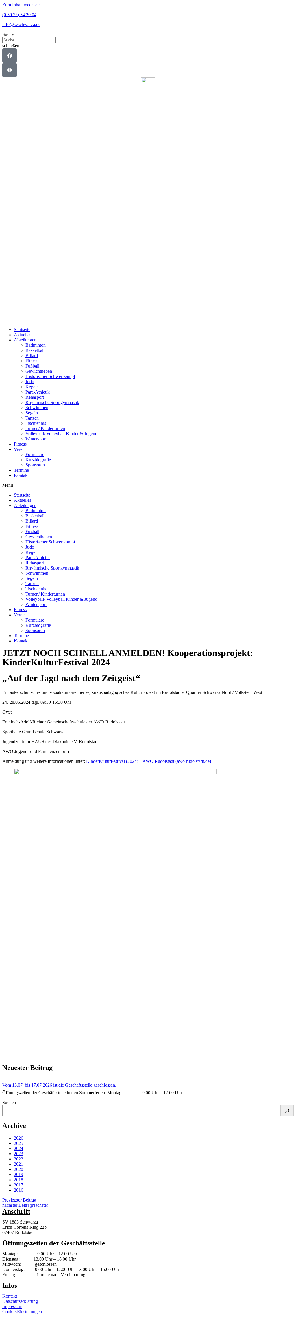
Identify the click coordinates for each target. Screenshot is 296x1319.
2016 (18, 1190)
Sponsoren (35, 464)
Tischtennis (35, 423)
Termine (21, 470)
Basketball (35, 350)
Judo (29, 381)
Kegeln (32, 386)
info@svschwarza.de (21, 24)
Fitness (31, 360)
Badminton (35, 345)
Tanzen (32, 418)
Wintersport (36, 438)
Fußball (32, 365)
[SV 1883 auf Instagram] (9, 70)
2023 (18, 1153)
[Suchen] (287, 1110)
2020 (18, 1169)
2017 (18, 1184)
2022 (18, 1158)
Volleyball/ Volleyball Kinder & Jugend (61, 433)
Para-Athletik (37, 392)
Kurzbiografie (38, 459)
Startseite (22, 329)
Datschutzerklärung (20, 1301)
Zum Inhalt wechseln (21, 4)
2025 (18, 1143)
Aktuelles (22, 334)
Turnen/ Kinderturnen (45, 428)
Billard (31, 355)
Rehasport (34, 397)
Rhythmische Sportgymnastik (52, 402)
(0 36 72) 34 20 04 (19, 14)
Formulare (34, 454)
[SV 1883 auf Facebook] (9, 55)
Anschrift (16, 1211)
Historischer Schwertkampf (50, 376)
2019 (18, 1174)
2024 (18, 1148)
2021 (18, 1164)
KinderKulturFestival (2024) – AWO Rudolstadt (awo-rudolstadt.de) (148, 761)
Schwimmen (36, 407)
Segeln (31, 412)
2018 (18, 1179)
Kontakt (21, 475)
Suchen (9, 1102)
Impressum (12, 1306)
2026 (18, 1138)
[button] (148, 34)
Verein (20, 449)
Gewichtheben (38, 371)
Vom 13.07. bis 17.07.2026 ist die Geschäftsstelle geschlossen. (59, 1085)
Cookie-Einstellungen (22, 1311)
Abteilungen (25, 339)
